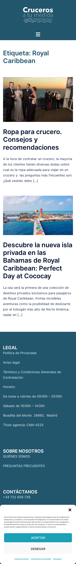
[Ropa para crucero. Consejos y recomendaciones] (38, 99)
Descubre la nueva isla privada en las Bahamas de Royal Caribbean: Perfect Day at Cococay (37, 260)
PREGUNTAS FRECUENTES (24, 466)
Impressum (57, 559)
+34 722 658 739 (16, 497)
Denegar (38, 549)
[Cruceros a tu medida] (38, 15)
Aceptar (38, 538)
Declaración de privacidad (41, 559)
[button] (70, 510)
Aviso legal (11, 362)
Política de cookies (21, 559)
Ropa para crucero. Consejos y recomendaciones (32, 139)
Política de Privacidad (19, 353)
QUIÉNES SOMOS (16, 456)
